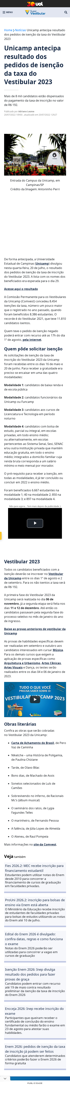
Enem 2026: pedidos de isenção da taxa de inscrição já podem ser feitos (35, 1049)
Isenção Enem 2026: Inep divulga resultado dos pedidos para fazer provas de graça (30, 974)
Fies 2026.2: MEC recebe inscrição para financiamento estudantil (34, 868)
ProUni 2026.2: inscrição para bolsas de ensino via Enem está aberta (35, 902)
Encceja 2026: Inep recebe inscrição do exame (34, 1011)
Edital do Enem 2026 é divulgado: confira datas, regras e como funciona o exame (34, 939)
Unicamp (42, 264)
